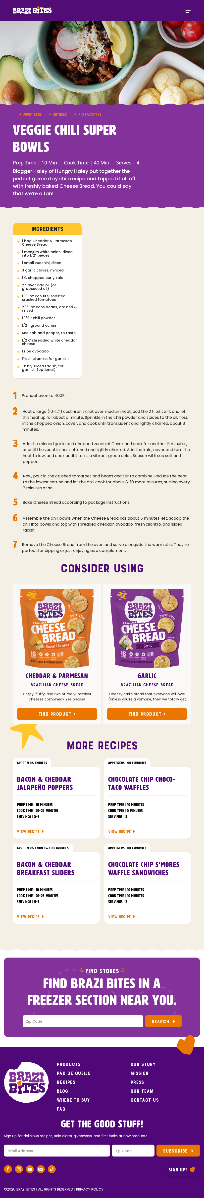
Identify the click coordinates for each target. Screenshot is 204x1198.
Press (137, 1082)
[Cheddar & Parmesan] (57, 628)
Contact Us (144, 1100)
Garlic (147, 676)
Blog (62, 1091)
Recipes (66, 1082)
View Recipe (28, 831)
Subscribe (175, 1151)
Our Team (142, 1091)
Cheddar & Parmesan (57, 676)
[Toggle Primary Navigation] (188, 11)
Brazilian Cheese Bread (57, 685)
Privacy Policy (89, 1189)
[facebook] (8, 1170)
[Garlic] (147, 628)
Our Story (142, 1064)
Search (160, 1021)
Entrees (60, 114)
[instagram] (19, 1170)
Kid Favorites (89, 114)
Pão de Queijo (74, 1073)
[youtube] (30, 1170)
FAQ (61, 1109)
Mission (139, 1073)
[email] (41, 1170)
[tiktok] (52, 1170)
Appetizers (32, 114)
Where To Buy (73, 1100)
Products (69, 1064)
